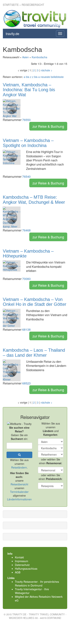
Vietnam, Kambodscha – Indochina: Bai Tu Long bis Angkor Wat (29, 89)
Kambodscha (39, 57)
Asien (25, 57)
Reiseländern (19, 467)
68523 (26, 383)
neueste (45, 77)
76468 (26, 230)
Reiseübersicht (19, 484)
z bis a (36, 77)
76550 (26, 120)
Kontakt (19, 557)
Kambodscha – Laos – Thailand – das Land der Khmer (34, 352)
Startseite (11, 5)
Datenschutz (22, 565)
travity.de (12, 33)
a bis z (27, 77)
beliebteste (57, 77)
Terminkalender (19, 492)
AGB (17, 572)
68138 (26, 329)
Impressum (21, 561)
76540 (26, 176)
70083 (26, 279)
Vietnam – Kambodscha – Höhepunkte (28, 253)
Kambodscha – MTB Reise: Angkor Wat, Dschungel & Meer (34, 199)
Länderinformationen (19, 499)
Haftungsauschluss (26, 568)
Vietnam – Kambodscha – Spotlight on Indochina (28, 143)
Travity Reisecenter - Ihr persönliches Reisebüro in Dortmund (37, 583)
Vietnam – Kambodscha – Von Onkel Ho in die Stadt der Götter (34, 302)
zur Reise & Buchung (48, 126)
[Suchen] (19, 455)
